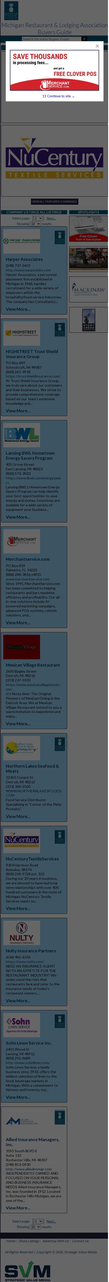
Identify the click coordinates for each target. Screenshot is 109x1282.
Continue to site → (58, 96)
